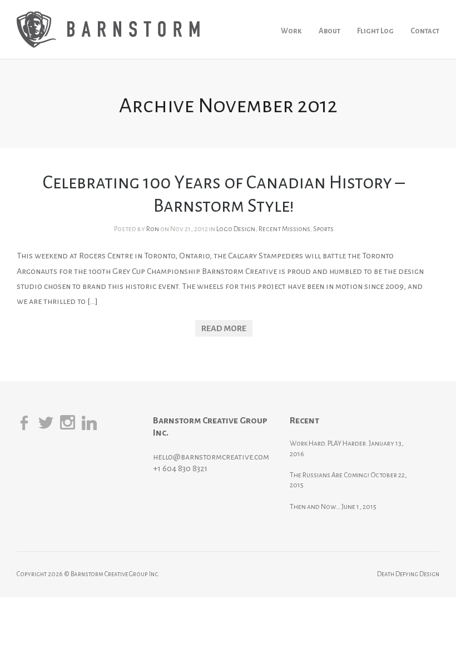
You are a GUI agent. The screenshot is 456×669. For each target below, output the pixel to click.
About (329, 31)
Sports (323, 229)
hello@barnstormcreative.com (211, 456)
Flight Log (375, 31)
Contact (424, 31)
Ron (152, 229)
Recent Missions (284, 229)
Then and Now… (315, 507)
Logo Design (235, 229)
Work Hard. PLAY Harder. (329, 443)
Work (291, 31)
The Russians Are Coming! (329, 475)
